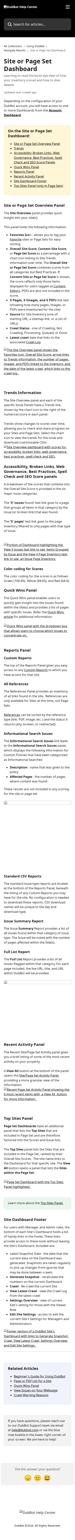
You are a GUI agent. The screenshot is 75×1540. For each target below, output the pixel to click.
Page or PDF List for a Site (32, 1381)
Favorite (16, 239)
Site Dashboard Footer (30, 181)
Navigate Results (15, 50)
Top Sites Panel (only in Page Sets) (38, 186)
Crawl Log (33, 342)
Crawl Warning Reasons (31, 1395)
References (12, 715)
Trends (19, 148)
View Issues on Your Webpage (36, 1390)
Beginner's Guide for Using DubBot (39, 1376)
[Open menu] (67, 7)
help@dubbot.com (25, 1430)
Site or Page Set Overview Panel (37, 144)
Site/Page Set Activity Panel (38, 1075)
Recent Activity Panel (29, 176)
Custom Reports (36, 670)
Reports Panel (24, 172)
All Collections (13, 46)
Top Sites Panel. (52, 1203)
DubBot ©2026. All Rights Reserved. (37, 1525)
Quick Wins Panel (26, 167)
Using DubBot (35, 46)
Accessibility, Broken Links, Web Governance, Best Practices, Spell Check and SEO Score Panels (38, 157)
